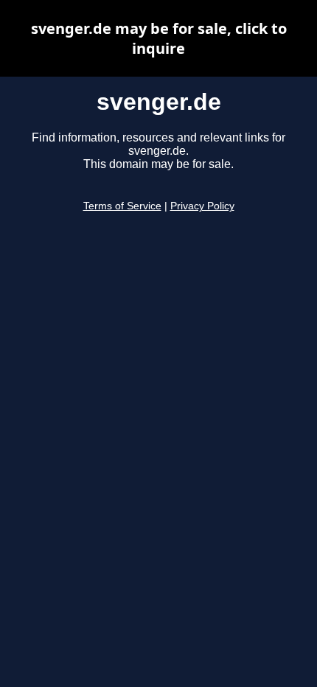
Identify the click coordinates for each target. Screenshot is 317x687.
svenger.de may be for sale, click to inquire (159, 38)
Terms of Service (122, 206)
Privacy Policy (202, 206)
